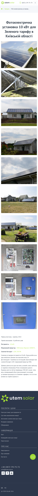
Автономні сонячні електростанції (11, 419)
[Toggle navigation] (35, 2)
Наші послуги (5, 441)
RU (5, 488)
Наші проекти (5, 450)
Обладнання (5, 425)
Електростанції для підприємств (11, 412)
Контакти (4, 457)
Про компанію (5, 453)
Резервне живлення (7, 422)
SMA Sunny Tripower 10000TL (26, 348)
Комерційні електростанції (9, 438)
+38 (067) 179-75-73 (10, 467)
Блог (2, 434)
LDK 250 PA (17, 351)
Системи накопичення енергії (10, 415)
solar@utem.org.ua (7, 469)
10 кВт (12, 344)
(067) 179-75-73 (27, 3)
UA (2, 488)
